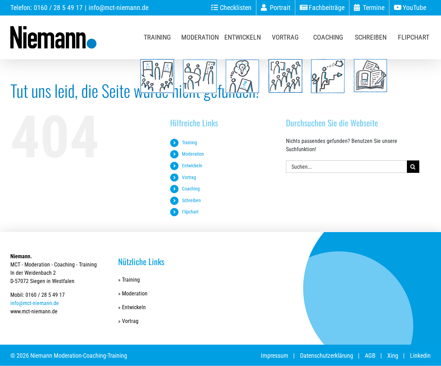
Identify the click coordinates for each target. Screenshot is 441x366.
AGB (370, 355)
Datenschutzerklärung (326, 355)
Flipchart (190, 212)
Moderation (193, 154)
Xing (392, 355)
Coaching (191, 188)
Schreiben (191, 200)
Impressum (274, 355)
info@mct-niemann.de (118, 7)
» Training (129, 279)
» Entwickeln (132, 307)
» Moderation (132, 293)
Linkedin (420, 355)
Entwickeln (192, 165)
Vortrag (189, 177)
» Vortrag (128, 321)
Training (189, 142)
